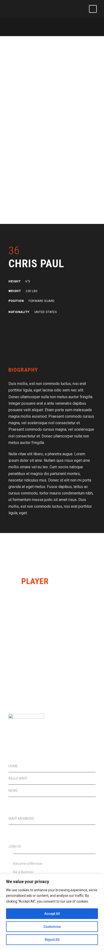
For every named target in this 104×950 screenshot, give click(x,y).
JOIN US (14, 846)
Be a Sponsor (23, 872)
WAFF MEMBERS (21, 818)
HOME (13, 766)
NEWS (13, 791)
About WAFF (17, 778)
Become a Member (28, 863)
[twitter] (34, 322)
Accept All (52, 914)
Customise (52, 927)
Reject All (52, 940)
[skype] (26, 322)
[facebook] (9, 322)
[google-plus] (17, 322)
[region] (52, 912)
